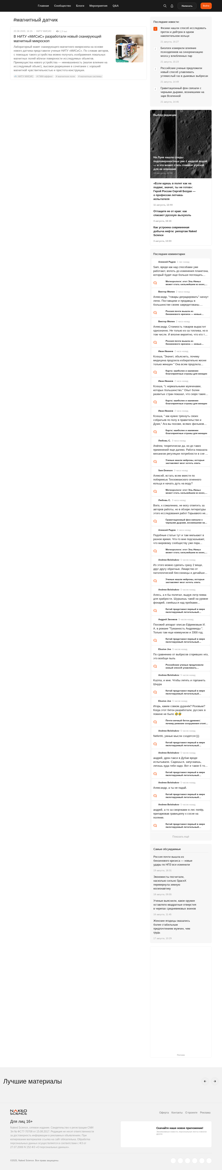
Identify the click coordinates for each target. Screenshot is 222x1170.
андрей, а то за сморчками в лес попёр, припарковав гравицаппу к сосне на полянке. (178, 813)
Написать (187, 6)
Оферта (164, 1112)
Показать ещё (180, 836)
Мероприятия (98, 5)
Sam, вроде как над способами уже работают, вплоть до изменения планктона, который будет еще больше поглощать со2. (181, 271)
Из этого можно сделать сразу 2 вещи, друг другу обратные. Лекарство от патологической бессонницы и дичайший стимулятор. (179, 569)
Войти (206, 5)
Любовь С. (164, 440)
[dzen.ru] (194, 1160)
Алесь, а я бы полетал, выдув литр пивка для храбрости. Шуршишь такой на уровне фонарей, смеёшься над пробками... (180, 598)
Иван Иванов (165, 351)
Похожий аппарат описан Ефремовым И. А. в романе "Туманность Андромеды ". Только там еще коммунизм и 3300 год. (179, 628)
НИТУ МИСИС (44, 31)
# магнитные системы (90, 76)
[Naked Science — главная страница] (23, 6)
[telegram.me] (202, 1160)
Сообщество (62, 5)
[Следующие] (215, 1081)
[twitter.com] (173, 1160)
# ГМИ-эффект (44, 76)
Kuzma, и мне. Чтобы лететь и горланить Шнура (179, 682)
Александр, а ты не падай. (170, 787)
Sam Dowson (165, 470)
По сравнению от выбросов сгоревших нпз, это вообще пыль (181, 656)
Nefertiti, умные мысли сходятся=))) (176, 736)
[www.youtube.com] (187, 1160)
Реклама (205, 1112)
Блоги (80, 5)
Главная (43, 5)
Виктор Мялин (166, 291)
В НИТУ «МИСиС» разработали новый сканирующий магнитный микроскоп (57, 38)
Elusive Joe (164, 649)
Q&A (116, 5)
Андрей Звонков (167, 619)
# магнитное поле (65, 76)
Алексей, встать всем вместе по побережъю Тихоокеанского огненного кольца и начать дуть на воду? (177, 479)
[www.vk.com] (180, 1160)
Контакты (177, 1112)
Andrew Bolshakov (168, 559)
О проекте (191, 1112)
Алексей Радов (167, 262)
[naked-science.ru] (209, 1160)
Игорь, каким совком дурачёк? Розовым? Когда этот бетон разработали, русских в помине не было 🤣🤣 (179, 710)
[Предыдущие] (205, 1081)
